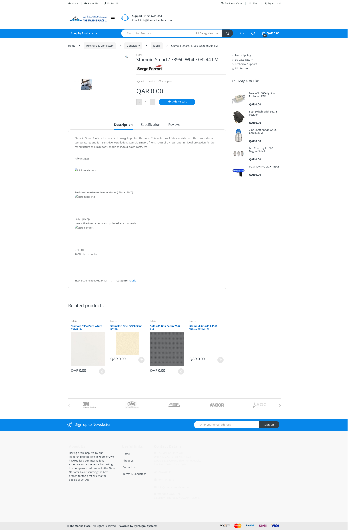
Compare (167, 81)
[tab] (123, 126)
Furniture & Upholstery (99, 45)
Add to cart (180, 101)
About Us (93, 3)
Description (123, 125)
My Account (274, 3)
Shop (255, 3)
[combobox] (156, 33)
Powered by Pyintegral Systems (138, 526)
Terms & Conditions (134, 474)
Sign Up (269, 424)
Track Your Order (234, 3)
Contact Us (113, 3)
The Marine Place (80, 526)
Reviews (174, 125)
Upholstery (133, 45)
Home (75, 3)
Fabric (156, 45)
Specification (150, 125)
